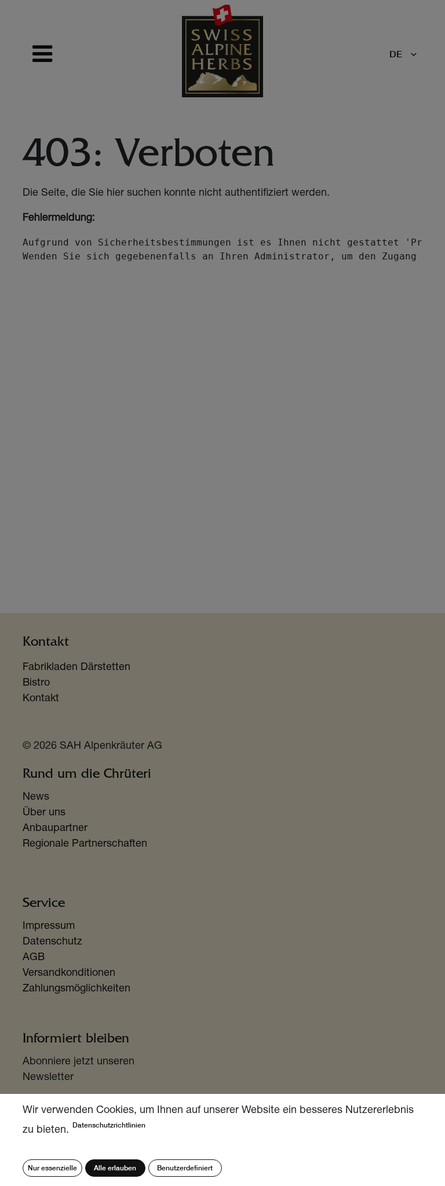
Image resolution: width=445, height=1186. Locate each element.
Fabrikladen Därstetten (76, 667)
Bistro (36, 683)
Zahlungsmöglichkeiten (76, 989)
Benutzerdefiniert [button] (185, 1167)
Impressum (49, 926)
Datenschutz (52, 942)
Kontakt (41, 699)
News (36, 797)
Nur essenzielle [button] (52, 1167)
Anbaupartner (55, 828)
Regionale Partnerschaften (85, 844)
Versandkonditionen (69, 973)
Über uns (44, 813)
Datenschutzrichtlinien (108, 1125)
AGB (34, 958)
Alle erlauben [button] (115, 1167)
